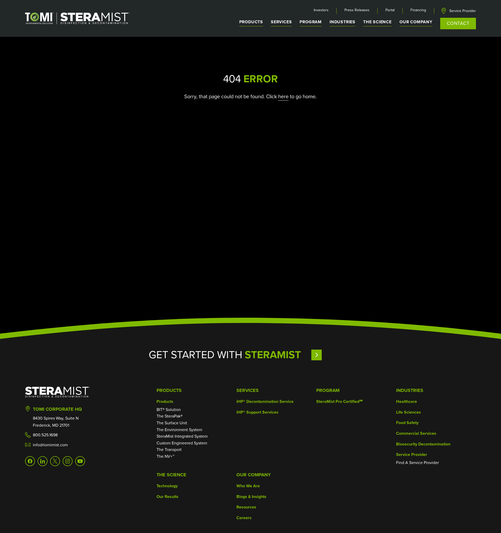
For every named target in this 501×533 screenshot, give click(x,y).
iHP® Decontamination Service (265, 401)
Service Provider (462, 11)
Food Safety (407, 423)
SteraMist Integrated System (182, 436)
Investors (321, 10)
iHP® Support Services (257, 412)
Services (247, 390)
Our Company (253, 474)
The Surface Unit (172, 423)
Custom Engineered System (182, 443)
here (283, 96)
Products (169, 390)
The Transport (169, 450)
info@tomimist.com (50, 445)
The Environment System (179, 430)
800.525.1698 (45, 435)
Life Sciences (408, 412)
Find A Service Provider (417, 463)
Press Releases (356, 10)
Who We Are (248, 486)
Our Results (167, 497)
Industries (409, 390)
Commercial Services (416, 433)
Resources (246, 507)
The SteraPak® (170, 416)
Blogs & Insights (251, 497)
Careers (244, 518)
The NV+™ (165, 456)
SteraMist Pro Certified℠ (339, 401)
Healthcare (406, 401)
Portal (390, 10)
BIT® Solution (169, 410)
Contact (458, 23)
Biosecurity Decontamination (423, 444)
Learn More (332, 354)
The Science (171, 474)
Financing (418, 10)
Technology (167, 486)
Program (311, 22)
